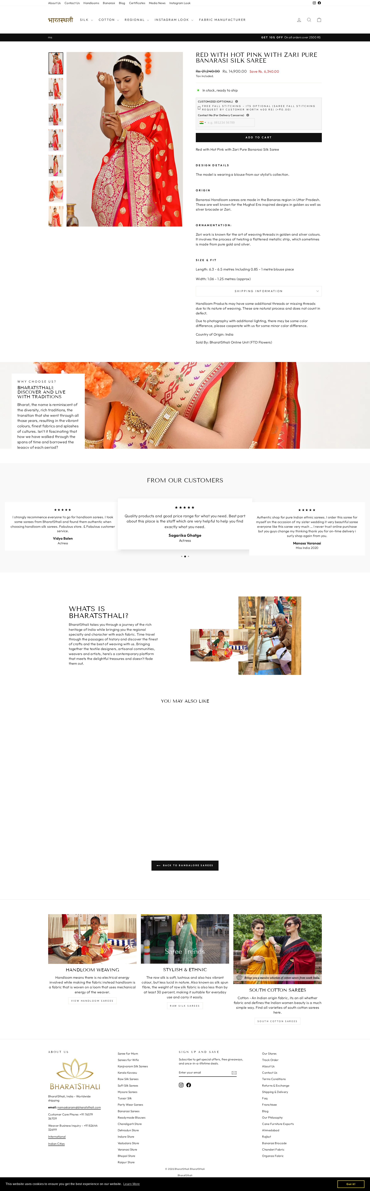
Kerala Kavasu (127, 1072)
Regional (135, 20)
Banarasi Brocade (274, 1143)
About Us (54, 3)
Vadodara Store (128, 1143)
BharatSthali (185, 1175)
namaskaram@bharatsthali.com (79, 1107)
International (57, 1136)
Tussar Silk (125, 1098)
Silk (85, 20)
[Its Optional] (236, 101)
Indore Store (126, 1136)
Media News (157, 3)
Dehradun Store (128, 1130)
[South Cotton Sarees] (277, 949)
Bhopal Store (126, 1156)
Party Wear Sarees (130, 1104)
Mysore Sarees (127, 1092)
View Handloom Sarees (92, 1000)
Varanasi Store (127, 1149)
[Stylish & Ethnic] (185, 939)
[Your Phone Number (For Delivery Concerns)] (247, 115)
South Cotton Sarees (277, 1021)
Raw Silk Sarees (185, 1005)
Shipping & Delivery (275, 1092)
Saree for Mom (128, 1053)
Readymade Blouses (131, 1117)
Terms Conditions (274, 1079)
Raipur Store (126, 1162)
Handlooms (91, 3)
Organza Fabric (273, 1156)
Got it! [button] (350, 1184)
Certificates (137, 3)
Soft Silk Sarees (128, 1085)
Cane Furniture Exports (278, 1124)
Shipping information (259, 291)
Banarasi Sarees (129, 1111)
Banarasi (109, 3)
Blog (122, 3)
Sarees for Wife (128, 1060)
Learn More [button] (131, 1184)
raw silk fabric (185, 987)
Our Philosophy (272, 1117)
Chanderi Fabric (273, 1149)
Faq (264, 1098)
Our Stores (269, 1053)
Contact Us (72, 3)
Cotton (107, 20)
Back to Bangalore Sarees (188, 865)
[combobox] (202, 122)
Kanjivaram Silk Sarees (133, 1066)
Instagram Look (180, 3)
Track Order (270, 1060)
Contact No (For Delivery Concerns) (246, 115)
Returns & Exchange (275, 1085)
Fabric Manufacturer (222, 20)
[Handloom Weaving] (92, 939)
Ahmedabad (270, 1130)
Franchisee (269, 1104)
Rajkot (266, 1136)
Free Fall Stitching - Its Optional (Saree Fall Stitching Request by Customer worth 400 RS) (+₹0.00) (259, 107)
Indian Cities (56, 1144)
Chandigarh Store (130, 1124)
